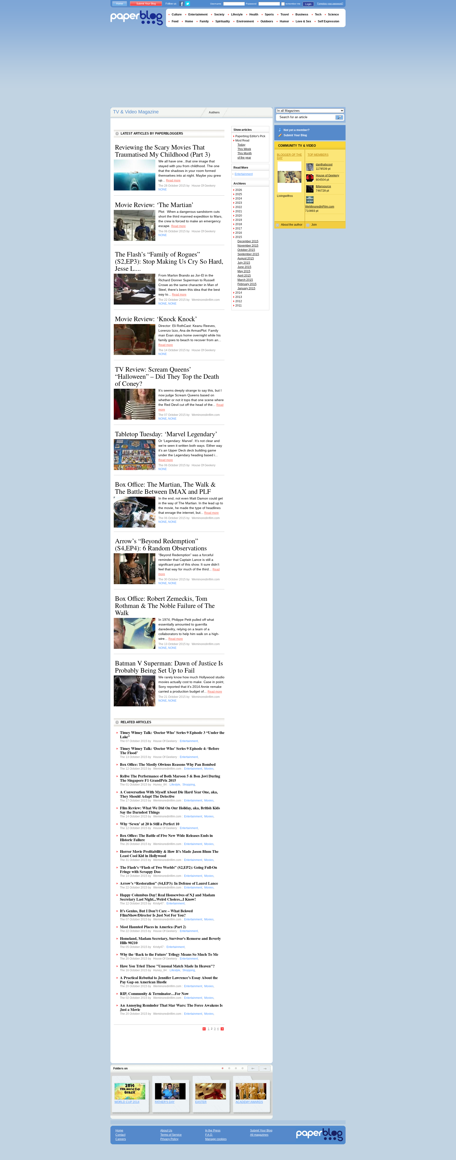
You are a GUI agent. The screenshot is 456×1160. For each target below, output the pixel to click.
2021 (238, 211)
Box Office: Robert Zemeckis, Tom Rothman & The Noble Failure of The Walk (165, 605)
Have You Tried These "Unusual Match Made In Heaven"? (167, 966)
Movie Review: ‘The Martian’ (154, 204)
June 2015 (244, 267)
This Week (244, 149)
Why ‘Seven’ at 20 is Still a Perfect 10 (149, 823)
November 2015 (248, 245)
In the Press (212, 1130)
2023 (238, 202)
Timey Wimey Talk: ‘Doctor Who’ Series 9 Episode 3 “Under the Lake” (172, 734)
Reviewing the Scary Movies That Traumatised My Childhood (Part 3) (162, 150)
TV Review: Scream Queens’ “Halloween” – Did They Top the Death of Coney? (167, 376)
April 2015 (244, 275)
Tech (318, 14)
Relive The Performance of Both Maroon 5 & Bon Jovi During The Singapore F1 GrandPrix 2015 (170, 778)
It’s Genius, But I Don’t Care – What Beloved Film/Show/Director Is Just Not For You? (156, 913)
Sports (269, 14)
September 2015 (248, 254)
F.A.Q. (209, 1134)
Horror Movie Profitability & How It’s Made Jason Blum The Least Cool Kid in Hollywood (169, 853)
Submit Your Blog (295, 135)
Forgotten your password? (330, 3)
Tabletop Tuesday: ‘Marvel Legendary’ (166, 433)
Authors (214, 112)
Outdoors (267, 21)
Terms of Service (171, 1134)
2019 (238, 220)
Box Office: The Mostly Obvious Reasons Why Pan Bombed (168, 764)
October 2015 (246, 250)
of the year (244, 157)
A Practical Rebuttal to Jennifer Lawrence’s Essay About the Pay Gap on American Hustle (169, 980)
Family (204, 21)
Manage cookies (216, 1139)
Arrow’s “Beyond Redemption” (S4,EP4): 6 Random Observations (161, 544)
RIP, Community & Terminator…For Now (154, 993)
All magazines (259, 1134)
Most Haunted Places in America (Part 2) (153, 926)
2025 (238, 194)
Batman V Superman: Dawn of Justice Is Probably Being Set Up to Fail (169, 666)
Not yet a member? (296, 130)
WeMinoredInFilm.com (319, 206)
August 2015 (246, 258)
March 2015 (245, 280)
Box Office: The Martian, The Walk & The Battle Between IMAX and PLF (165, 488)
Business (301, 14)
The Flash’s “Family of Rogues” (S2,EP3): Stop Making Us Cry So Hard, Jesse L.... (169, 261)
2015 (238, 237)
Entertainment (244, 174)
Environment (245, 21)
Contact (120, 1134)
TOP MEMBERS (318, 154)
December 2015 (248, 241)
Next (222, 1029)
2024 (238, 198)
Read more (173, 180)
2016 (238, 232)
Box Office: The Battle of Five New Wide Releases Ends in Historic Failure (166, 837)
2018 (238, 224)
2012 (238, 301)
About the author (291, 224)
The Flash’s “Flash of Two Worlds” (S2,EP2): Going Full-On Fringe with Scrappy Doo (168, 869)
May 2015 (244, 271)
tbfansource (323, 186)
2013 (238, 297)
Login (308, 4)
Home (119, 3)
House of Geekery (327, 175)
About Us (166, 1130)
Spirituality (222, 21)
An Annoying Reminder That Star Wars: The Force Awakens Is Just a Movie (171, 1007)
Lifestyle (237, 14)
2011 (238, 305)
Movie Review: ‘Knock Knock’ (156, 318)
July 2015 (244, 262)
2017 (238, 228)
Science (333, 14)
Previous (204, 1029)
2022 (238, 207)
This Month (245, 153)
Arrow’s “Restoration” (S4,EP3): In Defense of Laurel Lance (169, 883)
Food (175, 21)
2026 (238, 190)
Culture (177, 14)
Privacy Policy (169, 1139)
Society (219, 14)
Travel (284, 14)
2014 (238, 292)
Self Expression (328, 21)
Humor (284, 21)
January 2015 (246, 288)
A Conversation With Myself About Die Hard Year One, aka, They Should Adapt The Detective (169, 794)
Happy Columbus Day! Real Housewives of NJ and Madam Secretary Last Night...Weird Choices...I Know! (167, 897)
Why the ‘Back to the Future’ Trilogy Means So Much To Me (169, 954)
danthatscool (324, 164)
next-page (265, 1069)
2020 (238, 215)
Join (314, 224)
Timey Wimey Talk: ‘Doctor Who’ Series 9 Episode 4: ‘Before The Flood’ (169, 750)
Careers (120, 1139)
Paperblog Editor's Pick (250, 136)
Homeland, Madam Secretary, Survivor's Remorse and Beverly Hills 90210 (170, 940)
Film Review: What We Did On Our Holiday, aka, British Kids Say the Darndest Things (170, 810)
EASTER (201, 1102)
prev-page (253, 1069)
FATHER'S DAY (165, 1102)
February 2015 (247, 284)
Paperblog (136, 17)
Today (241, 144)
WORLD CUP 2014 (126, 1102)
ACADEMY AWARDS (249, 1102)
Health (253, 14)
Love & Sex (303, 21)
